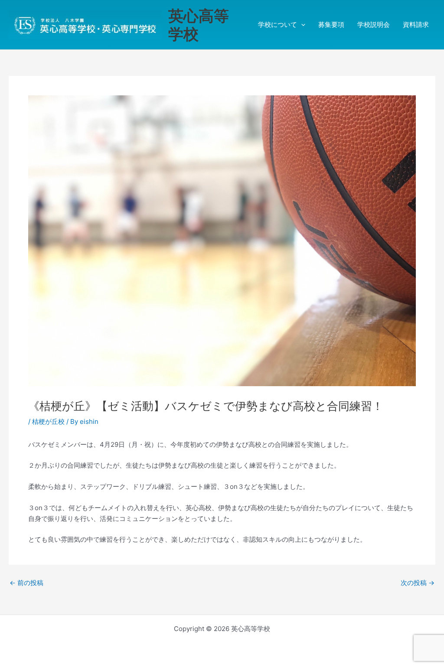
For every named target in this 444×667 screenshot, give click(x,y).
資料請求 (416, 24)
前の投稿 (26, 582)
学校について (277, 24)
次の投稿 (417, 582)
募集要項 (331, 24)
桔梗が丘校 (48, 421)
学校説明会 (373, 24)
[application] (301, 24)
